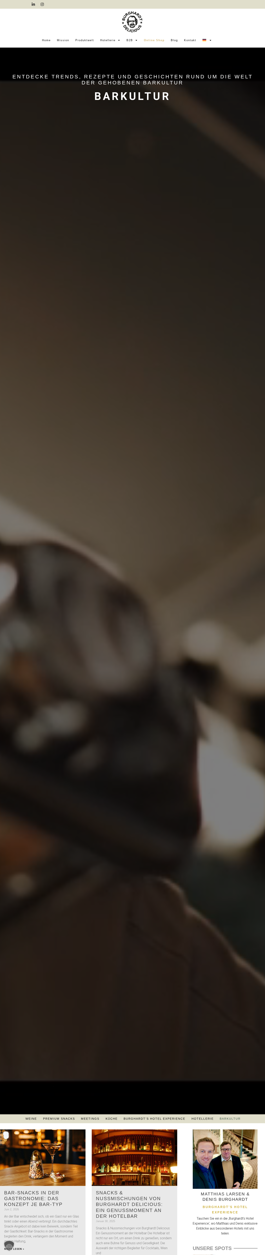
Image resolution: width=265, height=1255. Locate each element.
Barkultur (230, 1118)
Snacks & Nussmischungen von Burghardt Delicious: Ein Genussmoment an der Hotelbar (129, 1204)
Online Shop (154, 40)
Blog (174, 40)
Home (46, 40)
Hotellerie (108, 40)
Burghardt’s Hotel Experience (154, 1118)
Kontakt (190, 40)
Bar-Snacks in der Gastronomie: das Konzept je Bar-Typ (33, 1198)
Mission (63, 40)
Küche (112, 1118)
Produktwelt (84, 40)
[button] (9, 1246)
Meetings (90, 1118)
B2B (129, 40)
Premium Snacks (59, 1118)
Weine (31, 1118)
